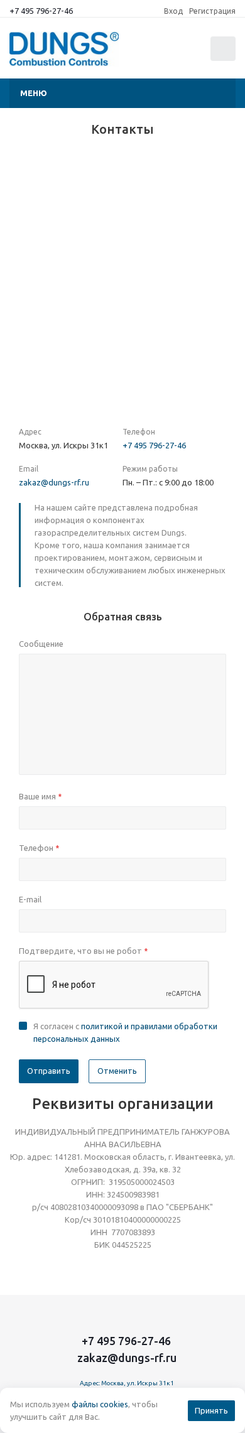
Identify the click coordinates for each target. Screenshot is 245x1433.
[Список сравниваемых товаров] (163, 54)
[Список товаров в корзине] (224, 58)
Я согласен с (125, 1032)
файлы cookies (100, 1404)
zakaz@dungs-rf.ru (54, 482)
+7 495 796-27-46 (41, 10)
